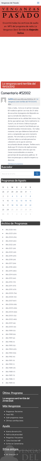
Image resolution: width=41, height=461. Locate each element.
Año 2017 (11, 263)
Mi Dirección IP (12, 454)
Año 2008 (11, 297)
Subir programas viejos (14, 417)
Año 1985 (10, 383)
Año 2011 (11, 285)
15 (30, 200)
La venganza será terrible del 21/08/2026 (16, 399)
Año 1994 (11, 349)
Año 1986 (10, 379)
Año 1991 (10, 360)
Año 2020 (11, 252)
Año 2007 (11, 300)
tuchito (10, 99)
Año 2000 (11, 327)
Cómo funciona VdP (13, 440)
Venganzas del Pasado (10, 3)
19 (17, 205)
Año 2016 (11, 267)
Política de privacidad (14, 434)
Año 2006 (11, 304)
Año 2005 (11, 308)
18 (12, 205)
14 (26, 200)
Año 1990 (10, 364)
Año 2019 (11, 256)
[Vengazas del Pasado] (20, 17)
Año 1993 (11, 353)
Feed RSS (10, 414)
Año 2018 (11, 259)
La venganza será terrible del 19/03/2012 (19, 85)
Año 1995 (11, 345)
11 (12, 200)
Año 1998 (11, 334)
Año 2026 (11, 229)
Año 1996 (10, 342)
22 (30, 205)
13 (21, 200)
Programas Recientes (14, 411)
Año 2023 (11, 241)
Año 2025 (11, 233)
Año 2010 (11, 289)
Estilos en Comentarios (14, 443)
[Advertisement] (20, 58)
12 (17, 200)
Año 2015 (11, 271)
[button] (38, 3)
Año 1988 (10, 371)
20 (21, 205)
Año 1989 (11, 368)
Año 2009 (11, 293)
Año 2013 (11, 278)
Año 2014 (11, 274)
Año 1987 (10, 375)
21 (26, 205)
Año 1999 (11, 330)
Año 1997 (10, 338)
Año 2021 (11, 248)
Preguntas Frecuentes (14, 437)
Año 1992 (10, 356)
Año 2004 (11, 312)
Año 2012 (11, 282)
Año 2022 (11, 244)
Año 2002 (11, 319)
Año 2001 (11, 323)
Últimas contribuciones (14, 420)
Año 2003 (11, 315)
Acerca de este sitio (13, 431)
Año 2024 (11, 237)
